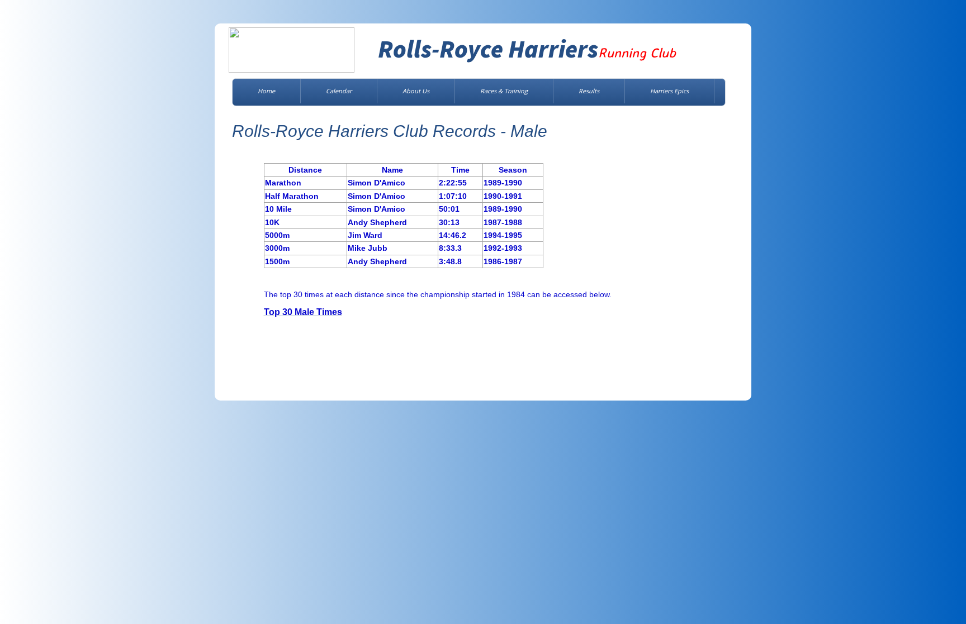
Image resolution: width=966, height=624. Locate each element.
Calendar (339, 91)
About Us (415, 91)
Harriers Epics (669, 91)
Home (266, 91)
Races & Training (504, 91)
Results (589, 91)
